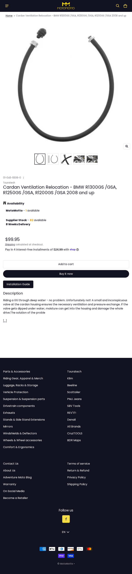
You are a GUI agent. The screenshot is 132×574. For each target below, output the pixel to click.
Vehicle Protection (15, 392)
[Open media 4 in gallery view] (79, 159)
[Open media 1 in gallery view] (39, 159)
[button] (118, 6)
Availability (15, 203)
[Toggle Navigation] (7, 6)
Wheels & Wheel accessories (22, 440)
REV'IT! (71, 413)
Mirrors (8, 426)
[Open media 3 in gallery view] (66, 159)
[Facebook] (66, 519)
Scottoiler (73, 392)
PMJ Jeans (74, 399)
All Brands (74, 426)
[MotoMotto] (66, 5)
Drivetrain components (19, 406)
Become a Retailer (15, 498)
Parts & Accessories (16, 372)
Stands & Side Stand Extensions (24, 420)
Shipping (10, 244)
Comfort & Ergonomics (18, 447)
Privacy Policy (76, 477)
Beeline (72, 385)
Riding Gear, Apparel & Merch (23, 378)
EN (63, 532)
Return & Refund (78, 470)
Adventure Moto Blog (17, 477)
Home (9, 15)
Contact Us (10, 464)
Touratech (74, 372)
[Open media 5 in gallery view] (92, 159)
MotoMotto (66, 563)
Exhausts (9, 413)
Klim (70, 378)
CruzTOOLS (74, 433)
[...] (5, 321)
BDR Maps (74, 440)
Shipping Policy (77, 484)
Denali (71, 420)
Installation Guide (18, 284)
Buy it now (66, 274)
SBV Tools (73, 406)
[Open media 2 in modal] (66, 86)
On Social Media (13, 491)
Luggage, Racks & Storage (20, 385)
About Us (9, 470)
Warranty (9, 484)
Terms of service (78, 464)
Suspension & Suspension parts (24, 399)
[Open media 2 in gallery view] (52, 159)
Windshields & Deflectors (20, 433)
